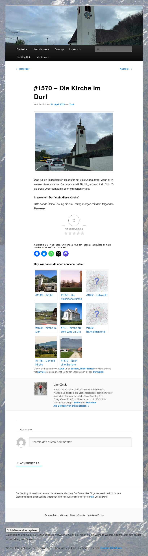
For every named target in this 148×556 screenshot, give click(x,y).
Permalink (98, 371)
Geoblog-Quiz (24, 57)
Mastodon (91, 402)
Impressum (75, 49)
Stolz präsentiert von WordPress (87, 515)
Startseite (22, 49)
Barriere (75, 368)
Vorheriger (22, 68)
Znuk (72, 104)
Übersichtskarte (40, 49)
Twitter (77, 402)
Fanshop (59, 49)
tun (92, 496)
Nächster (126, 68)
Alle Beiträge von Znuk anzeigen (71, 405)
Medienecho (43, 57)
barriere (41, 371)
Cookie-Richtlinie (111, 548)
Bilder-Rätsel (87, 368)
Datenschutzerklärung (56, 515)
